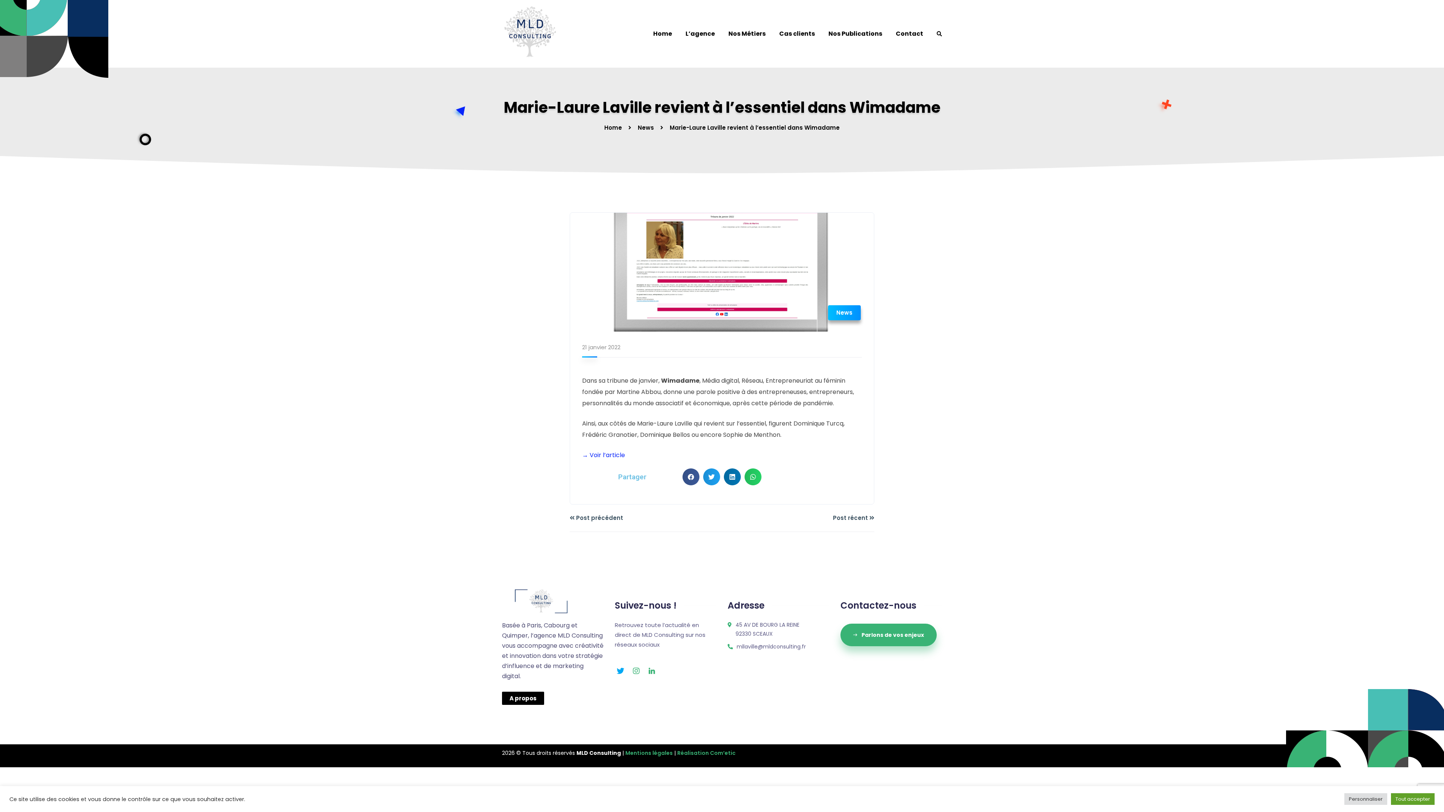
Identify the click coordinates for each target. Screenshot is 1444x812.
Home (662, 33)
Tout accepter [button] (1412, 799)
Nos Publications (855, 33)
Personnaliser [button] (1366, 799)
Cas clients (797, 33)
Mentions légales (649, 753)
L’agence (700, 33)
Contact (909, 33)
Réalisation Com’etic (706, 753)
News (646, 128)
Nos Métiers (747, 33)
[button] (691, 476)
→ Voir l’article (603, 455)
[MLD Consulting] (530, 34)
